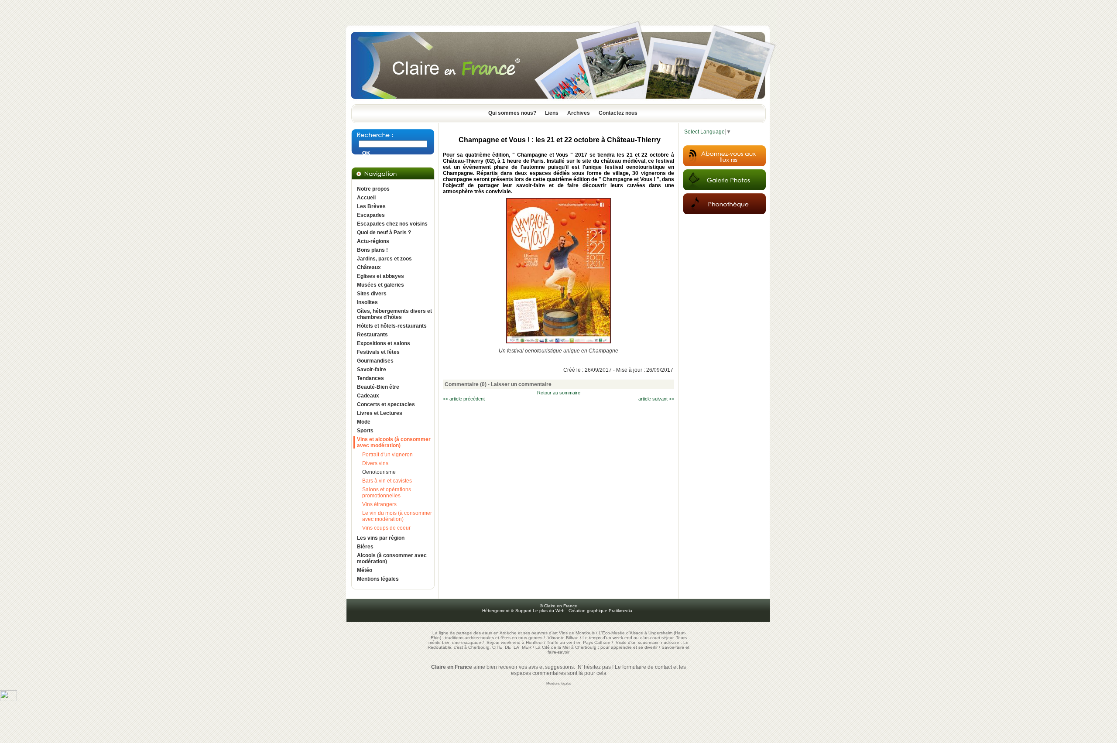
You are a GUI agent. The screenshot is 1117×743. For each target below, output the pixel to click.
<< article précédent (464, 398)
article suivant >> (656, 398)
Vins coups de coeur (386, 528)
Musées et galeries (380, 285)
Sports (365, 431)
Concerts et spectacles (386, 404)
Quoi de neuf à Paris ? (384, 232)
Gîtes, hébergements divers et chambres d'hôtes (394, 314)
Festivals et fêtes (378, 352)
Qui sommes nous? (512, 113)
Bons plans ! (372, 250)
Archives (578, 113)
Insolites (367, 302)
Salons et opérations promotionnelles (386, 492)
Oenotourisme (379, 472)
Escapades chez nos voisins (392, 224)
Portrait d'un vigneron (387, 455)
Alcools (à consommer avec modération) (392, 558)
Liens (551, 113)
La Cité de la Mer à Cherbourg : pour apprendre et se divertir (596, 647)
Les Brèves (371, 206)
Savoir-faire (371, 369)
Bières (365, 547)
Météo (364, 570)
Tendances (370, 378)
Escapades (371, 215)
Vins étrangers (379, 504)
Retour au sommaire (558, 392)
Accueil (366, 198)
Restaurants (372, 335)
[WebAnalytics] (8, 699)
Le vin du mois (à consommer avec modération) (397, 516)
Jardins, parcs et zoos (384, 259)
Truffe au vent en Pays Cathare (578, 642)
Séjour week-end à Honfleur (515, 642)
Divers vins (375, 463)
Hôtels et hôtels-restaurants (392, 326)
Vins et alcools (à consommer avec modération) (394, 442)
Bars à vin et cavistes (387, 481)
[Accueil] (558, 102)
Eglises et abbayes (380, 276)
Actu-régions (373, 241)
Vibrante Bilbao (564, 637)
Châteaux (369, 267)
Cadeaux (368, 396)
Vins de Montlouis (577, 632)
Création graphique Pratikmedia (600, 610)
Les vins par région (380, 538)
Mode (363, 422)
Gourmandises (375, 361)
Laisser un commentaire (521, 384)
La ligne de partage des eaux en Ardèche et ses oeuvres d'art (495, 632)
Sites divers (372, 294)
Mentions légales (378, 579)
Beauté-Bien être (378, 387)
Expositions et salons (383, 343)
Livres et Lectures (379, 413)
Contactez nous (618, 113)
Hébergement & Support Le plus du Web (524, 610)
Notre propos (373, 189)
